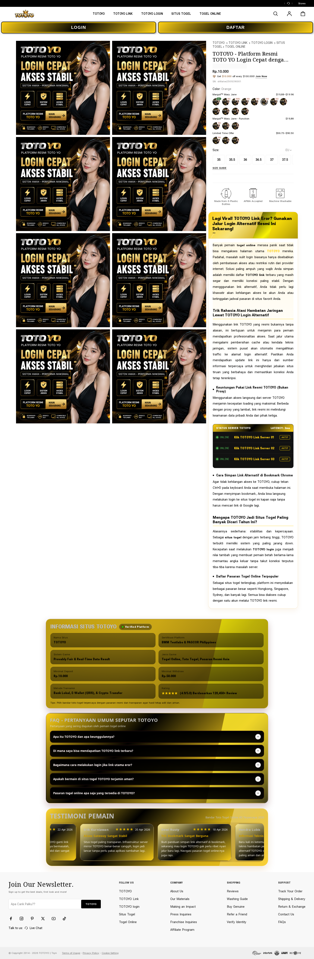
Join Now (261, 76)
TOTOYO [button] (91, 904)
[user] (289, 13)
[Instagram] (23, 918)
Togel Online (128, 922)
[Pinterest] (34, 918)
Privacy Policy (91, 953)
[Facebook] (13, 918)
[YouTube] (55, 918)
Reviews (233, 891)
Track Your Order (290, 891)
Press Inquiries (180, 914)
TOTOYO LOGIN (262, 42)
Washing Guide (237, 899)
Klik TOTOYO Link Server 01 (254, 437)
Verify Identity (236, 922)
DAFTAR (235, 27)
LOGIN (78, 27)
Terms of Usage (71, 953)
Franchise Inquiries (183, 922)
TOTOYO (219, 42)
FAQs (282, 922)
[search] (275, 14)
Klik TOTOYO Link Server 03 (254, 459)
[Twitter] (45, 918)
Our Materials (179, 899)
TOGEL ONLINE (235, 46)
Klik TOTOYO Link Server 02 (254, 448)
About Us (176, 891)
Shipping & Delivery (291, 899)
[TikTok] (66, 918)
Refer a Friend (237, 914)
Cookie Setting (110, 953)
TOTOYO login (129, 907)
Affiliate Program (182, 930)
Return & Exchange (291, 907)
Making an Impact (183, 907)
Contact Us (286, 914)
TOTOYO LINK (238, 42)
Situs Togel (127, 914)
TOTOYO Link (129, 899)
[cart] (302, 13)
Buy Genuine (236, 907)
